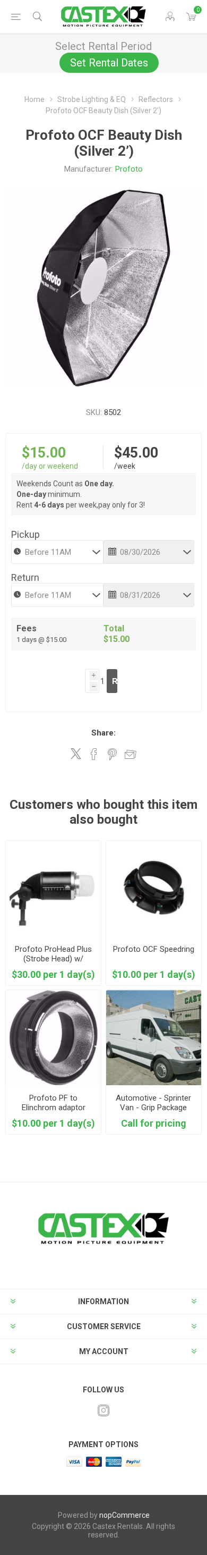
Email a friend (130, 754)
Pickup (25, 534)
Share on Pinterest (112, 754)
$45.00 (136, 452)
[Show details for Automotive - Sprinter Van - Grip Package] (153, 1037)
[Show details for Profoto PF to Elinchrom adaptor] (53, 1037)
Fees (26, 628)
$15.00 (44, 452)
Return (25, 577)
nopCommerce (124, 1515)
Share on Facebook (94, 754)
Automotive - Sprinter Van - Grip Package (153, 1102)
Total (114, 628)
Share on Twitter (76, 753)
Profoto (129, 169)
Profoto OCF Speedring (153, 949)
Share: (103, 733)
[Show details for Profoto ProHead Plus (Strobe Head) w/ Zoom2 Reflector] (53, 888)
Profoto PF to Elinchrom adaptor (53, 1102)
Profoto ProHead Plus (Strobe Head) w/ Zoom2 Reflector (53, 958)
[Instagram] (103, 1410)
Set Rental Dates (109, 62)
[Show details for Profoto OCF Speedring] (153, 888)
